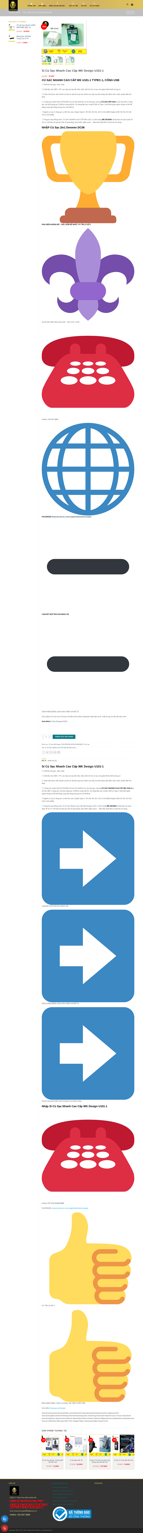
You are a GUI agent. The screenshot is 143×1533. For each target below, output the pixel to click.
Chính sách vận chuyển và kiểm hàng (65, 1501)
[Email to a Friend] (51, 752)
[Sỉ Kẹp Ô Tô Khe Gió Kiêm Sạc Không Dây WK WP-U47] (100, 1445)
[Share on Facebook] (43, 752)
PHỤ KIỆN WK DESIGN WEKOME (37, 12)
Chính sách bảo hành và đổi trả (63, 1504)
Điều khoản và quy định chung (63, 1491)
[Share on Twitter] (47, 752)
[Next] (83, 37)
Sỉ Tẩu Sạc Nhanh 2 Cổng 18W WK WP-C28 (52, 1461)
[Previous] (45, 37)
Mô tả (44, 760)
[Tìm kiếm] (128, 4)
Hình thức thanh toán (60, 1497)
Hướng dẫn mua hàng (60, 1487)
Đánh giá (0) (52, 760)
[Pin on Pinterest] (55, 752)
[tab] (44, 761)
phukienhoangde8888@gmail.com (25, 1511)
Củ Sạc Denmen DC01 (58, 721)
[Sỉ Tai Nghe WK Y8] (76, 1445)
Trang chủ (14, 12)
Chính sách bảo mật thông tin (62, 1494)
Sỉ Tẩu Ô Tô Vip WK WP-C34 (123, 1460)
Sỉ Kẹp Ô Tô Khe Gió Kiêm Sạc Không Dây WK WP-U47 (100, 1461)
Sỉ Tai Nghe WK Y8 (76, 1460)
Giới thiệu (42, 6)
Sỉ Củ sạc (87, 744)
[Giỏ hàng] (132, 4)
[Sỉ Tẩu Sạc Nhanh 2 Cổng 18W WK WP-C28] (52, 1445)
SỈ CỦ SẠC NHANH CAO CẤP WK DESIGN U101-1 (61, 747)
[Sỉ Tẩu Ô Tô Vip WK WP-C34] (123, 1445)
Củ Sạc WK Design (55, 744)
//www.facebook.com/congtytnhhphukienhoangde (71, 517)
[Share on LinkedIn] (59, 752)
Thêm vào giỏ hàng (64, 737)
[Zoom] (45, 51)
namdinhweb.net (46, 1530)
